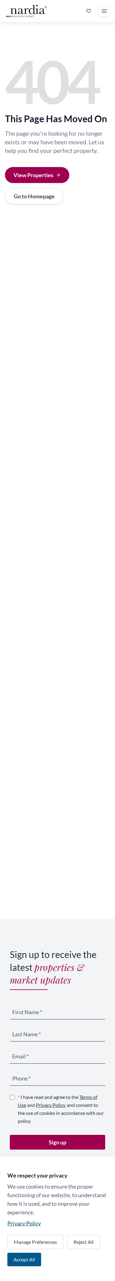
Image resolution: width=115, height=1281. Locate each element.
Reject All (84, 1242)
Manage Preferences (35, 1242)
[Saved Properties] (89, 11)
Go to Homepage (34, 196)
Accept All (24, 1259)
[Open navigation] (104, 11)
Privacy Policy (50, 1105)
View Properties (33, 175)
